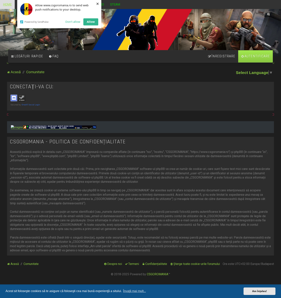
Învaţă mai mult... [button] (134, 291)
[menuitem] (53, 56)
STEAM (115, 4)
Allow (91, 22)
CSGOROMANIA (157, 274)
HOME (7, 4)
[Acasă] (140, 32)
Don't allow (72, 22)
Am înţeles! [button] (259, 291)
